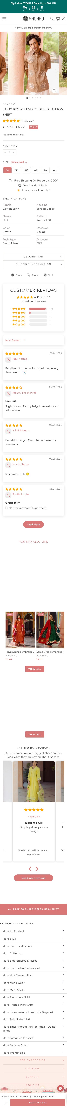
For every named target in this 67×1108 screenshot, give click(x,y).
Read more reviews (33, 878)
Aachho (9, 103)
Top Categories (32, 1060)
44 (45, 170)
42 (36, 170)
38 (16, 170)
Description (33, 256)
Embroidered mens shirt (37, 27)
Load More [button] (33, 524)
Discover (32, 1068)
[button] (11, 121)
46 (55, 170)
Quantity (10, 146)
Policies (32, 1085)
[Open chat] (60, 1088)
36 (7, 170)
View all (34, 669)
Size (6, 162)
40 (26, 170)
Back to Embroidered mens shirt (35, 909)
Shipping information (33, 264)
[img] (13, 353)
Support (33, 1076)
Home (18, 27)
